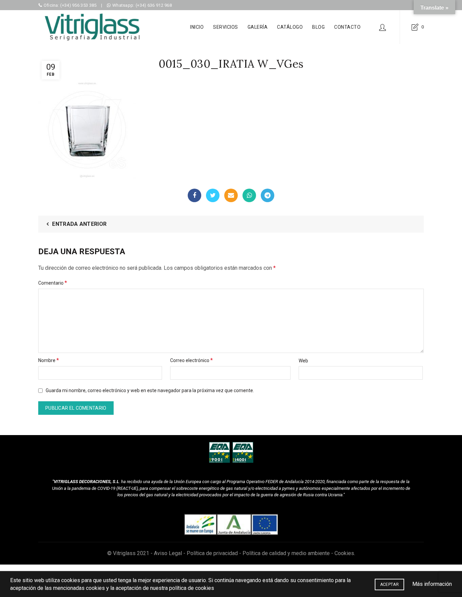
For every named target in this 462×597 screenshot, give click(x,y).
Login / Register (382, 27)
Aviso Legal (168, 553)
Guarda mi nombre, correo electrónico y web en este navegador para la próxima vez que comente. (150, 390)
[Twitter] (213, 195)
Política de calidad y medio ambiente (286, 553)
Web (303, 360)
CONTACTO (347, 27)
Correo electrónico (191, 360)
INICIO (197, 27)
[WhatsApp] (249, 195)
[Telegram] (267, 195)
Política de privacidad (212, 553)
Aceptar (389, 584)
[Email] (231, 195)
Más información (432, 584)
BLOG (318, 27)
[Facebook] (194, 195)
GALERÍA (258, 27)
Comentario (52, 283)
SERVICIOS (225, 27)
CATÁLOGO (290, 27)
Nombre (48, 360)
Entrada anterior (79, 224)
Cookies (344, 553)
